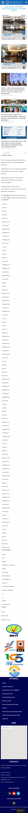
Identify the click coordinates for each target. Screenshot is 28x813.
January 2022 (5, 382)
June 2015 (4, 533)
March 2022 (5, 375)
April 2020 (4, 450)
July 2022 (4, 361)
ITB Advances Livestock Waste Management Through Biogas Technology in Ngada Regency (14, 171)
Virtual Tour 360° (6, 700)
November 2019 (5, 468)
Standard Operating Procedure (10, 704)
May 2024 (4, 286)
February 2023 (5, 336)
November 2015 (5, 522)
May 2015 (4, 536)
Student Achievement (7, 590)
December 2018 (5, 497)
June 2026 (4, 207)
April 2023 (4, 329)
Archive (4, 708)
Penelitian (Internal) (7, 693)
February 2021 (5, 422)
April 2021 (4, 415)
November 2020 (5, 429)
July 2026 (4, 204)
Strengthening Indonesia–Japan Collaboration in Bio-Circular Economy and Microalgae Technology (13, 189)
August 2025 (5, 243)
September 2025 (6, 239)
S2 (2, 593)
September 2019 (6, 475)
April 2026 (4, 214)
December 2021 (5, 386)
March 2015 (5, 543)
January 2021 (5, 425)
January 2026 (5, 225)
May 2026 (4, 211)
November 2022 (5, 347)
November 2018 (5, 500)
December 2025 (5, 229)
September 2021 (6, 397)
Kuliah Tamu (5, 572)
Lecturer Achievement (8, 586)
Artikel (4, 554)
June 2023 (4, 322)
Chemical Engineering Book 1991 (11, 715)
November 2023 (5, 304)
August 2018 (5, 511)
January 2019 (5, 493)
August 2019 (5, 479)
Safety (4, 683)
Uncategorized (6, 604)
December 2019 (5, 465)
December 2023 (5, 300)
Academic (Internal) (7, 686)
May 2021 (4, 411)
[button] (3, 2)
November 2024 (5, 268)
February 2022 (5, 379)
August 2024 (5, 279)
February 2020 (5, 457)
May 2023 (4, 325)
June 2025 (4, 250)
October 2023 (5, 307)
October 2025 (5, 236)
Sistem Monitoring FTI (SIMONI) (10, 690)
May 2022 (4, 368)
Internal (4, 561)
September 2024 (6, 275)
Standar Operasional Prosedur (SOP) (12, 711)
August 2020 (5, 440)
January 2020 (5, 461)
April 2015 (4, 540)
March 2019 (5, 486)
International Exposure (8, 565)
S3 (2, 597)
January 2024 (5, 297)
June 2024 (4, 282)
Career (4, 568)
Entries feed (4, 615)
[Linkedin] (18, 793)
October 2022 (5, 350)
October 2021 (5, 393)
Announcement (6, 575)
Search (25, 153)
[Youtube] (14, 793)
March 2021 (5, 418)
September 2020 (6, 436)
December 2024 (5, 264)
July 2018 (4, 515)
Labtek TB (5, 718)
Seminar (4, 600)
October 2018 (5, 504)
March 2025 (5, 261)
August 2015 (5, 525)
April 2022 (4, 372)
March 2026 (5, 218)
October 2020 (5, 432)
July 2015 (4, 529)
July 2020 (4, 443)
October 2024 (5, 272)
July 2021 (4, 404)
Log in (3, 611)
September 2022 (6, 354)
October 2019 (5, 472)
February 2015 (5, 547)
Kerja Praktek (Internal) (8, 697)
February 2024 (5, 293)
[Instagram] (10, 793)
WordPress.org (5, 619)
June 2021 (4, 407)
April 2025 (4, 257)
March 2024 (5, 289)
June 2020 (4, 447)
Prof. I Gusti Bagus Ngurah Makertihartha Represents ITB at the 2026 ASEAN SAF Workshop (13, 162)
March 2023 (5, 332)
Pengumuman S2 (6, 579)
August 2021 (5, 400)
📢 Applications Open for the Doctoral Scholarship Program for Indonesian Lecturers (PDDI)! (12, 180)
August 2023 (5, 314)
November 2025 (5, 232)
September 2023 (6, 311)
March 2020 (5, 454)
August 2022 (5, 357)
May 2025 (4, 254)
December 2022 (5, 343)
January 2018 (5, 518)
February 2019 (5, 490)
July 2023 (4, 318)
